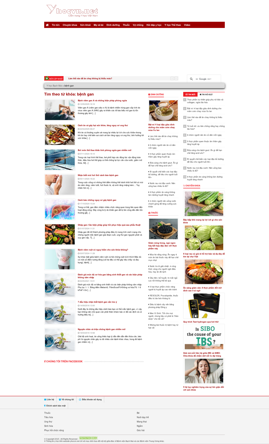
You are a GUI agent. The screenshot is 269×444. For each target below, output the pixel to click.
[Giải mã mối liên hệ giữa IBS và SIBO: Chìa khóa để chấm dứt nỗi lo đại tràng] (204, 337)
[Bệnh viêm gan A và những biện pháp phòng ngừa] (60, 110)
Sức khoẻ (85, 25)
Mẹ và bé (98, 25)
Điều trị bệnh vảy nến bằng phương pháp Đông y (161, 306)
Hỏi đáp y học (153, 25)
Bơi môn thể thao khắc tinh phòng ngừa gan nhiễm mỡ (104, 150)
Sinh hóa (48, 425)
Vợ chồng (138, 25)
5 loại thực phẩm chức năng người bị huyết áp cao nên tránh (162, 288)
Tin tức (56, 25)
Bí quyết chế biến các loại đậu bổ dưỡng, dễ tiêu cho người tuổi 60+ (162, 174)
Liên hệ (50, 399)
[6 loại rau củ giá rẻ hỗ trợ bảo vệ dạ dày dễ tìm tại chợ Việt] (204, 238)
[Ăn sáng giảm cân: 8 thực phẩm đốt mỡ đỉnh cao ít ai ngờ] (204, 272)
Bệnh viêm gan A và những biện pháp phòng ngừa (102, 100)
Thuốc (126, 25)
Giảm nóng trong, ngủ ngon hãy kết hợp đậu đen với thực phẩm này (162, 245)
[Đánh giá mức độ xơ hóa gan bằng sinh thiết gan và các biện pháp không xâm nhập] (60, 285)
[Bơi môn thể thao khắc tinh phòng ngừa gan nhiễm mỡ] (60, 160)
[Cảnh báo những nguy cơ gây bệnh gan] (60, 209)
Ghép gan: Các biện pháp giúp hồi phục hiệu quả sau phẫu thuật (109, 224)
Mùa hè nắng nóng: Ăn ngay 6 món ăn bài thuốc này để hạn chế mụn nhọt (163, 257)
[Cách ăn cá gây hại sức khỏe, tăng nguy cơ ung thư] (60, 135)
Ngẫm (140, 425)
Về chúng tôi (67, 399)
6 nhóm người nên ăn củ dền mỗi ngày (161, 146)
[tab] (190, 94)
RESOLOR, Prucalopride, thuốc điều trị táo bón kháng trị (163, 297)
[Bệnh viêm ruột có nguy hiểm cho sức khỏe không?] (60, 259)
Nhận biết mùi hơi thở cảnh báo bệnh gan (98, 175)
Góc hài (140, 430)
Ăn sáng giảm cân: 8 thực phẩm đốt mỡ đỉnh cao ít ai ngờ (202, 289)
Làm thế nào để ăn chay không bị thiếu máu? (90, 78)
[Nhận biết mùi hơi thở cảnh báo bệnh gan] (60, 185)
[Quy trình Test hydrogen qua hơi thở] (204, 306)
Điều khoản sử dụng (91, 399)
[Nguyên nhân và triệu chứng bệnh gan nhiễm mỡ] (60, 340)
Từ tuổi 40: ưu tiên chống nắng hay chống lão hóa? (206, 127)
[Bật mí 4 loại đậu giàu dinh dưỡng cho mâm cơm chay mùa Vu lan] (163, 111)
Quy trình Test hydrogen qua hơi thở (201, 321)
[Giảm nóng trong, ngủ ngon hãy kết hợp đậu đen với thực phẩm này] (163, 229)
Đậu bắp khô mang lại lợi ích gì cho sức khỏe (202, 221)
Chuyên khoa (70, 25)
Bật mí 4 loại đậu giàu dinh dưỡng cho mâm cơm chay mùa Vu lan (161, 127)
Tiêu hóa (48, 417)
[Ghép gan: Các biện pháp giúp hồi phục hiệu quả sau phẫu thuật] (60, 234)
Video (187, 25)
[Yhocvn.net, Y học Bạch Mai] (72, 19)
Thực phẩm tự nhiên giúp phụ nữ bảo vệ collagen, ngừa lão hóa (205, 101)
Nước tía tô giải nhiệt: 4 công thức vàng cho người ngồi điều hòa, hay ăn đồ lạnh (162, 269)
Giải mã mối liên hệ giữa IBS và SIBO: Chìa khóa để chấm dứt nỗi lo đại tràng (202, 354)
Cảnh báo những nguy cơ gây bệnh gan (97, 199)
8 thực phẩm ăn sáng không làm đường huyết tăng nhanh (161, 193)
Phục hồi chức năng (54, 430)
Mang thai (142, 421)
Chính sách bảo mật (56, 405)
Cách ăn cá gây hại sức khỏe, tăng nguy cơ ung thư (103, 125)
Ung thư (48, 421)
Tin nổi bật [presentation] (207, 94)
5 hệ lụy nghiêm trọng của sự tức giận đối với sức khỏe (203, 388)
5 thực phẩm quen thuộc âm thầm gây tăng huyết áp (161, 155)
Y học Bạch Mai (54, 85)
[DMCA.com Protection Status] (88, 439)
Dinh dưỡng (113, 25)
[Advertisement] (134, 51)
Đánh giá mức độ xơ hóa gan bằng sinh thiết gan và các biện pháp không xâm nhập (110, 276)
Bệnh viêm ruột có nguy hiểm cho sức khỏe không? (103, 249)
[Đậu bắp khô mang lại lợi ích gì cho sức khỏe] (204, 204)
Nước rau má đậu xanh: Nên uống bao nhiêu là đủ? (161, 184)
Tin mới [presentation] (191, 94)
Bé (138, 412)
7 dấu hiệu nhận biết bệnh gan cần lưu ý (97, 301)
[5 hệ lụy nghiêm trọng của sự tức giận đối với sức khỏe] (204, 371)
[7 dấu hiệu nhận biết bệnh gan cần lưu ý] (60, 313)
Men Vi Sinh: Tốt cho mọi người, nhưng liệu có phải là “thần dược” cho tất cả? (163, 316)
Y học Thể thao (173, 25)
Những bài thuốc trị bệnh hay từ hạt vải (163, 326)
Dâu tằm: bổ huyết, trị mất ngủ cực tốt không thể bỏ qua (162, 279)
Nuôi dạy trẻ (143, 417)
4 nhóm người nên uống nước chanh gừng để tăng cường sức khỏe (162, 203)
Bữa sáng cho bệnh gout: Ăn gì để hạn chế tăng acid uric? (163, 164)
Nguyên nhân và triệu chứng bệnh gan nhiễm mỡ (101, 329)
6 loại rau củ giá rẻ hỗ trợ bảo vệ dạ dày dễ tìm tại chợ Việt (204, 255)
